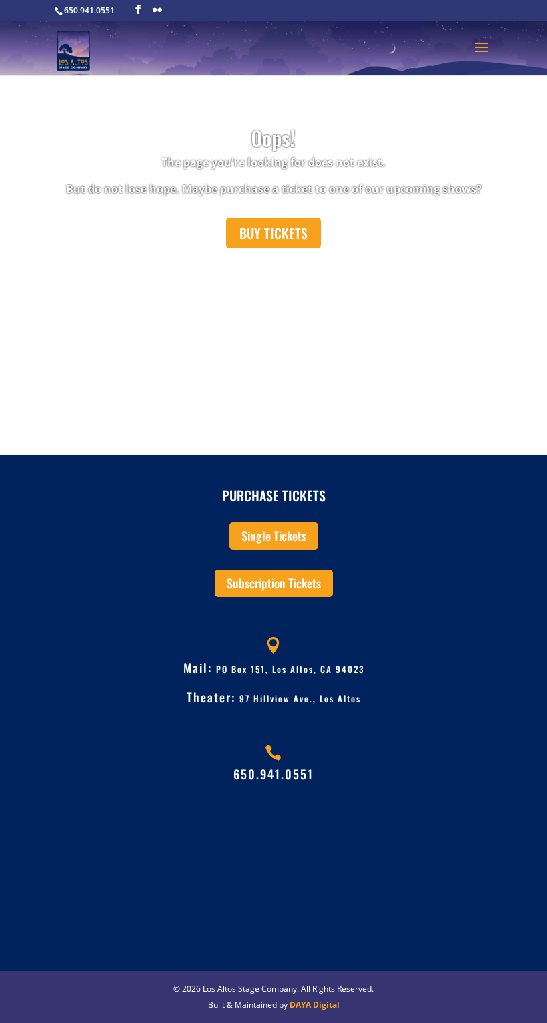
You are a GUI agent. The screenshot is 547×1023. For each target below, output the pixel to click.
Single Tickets (273, 535)
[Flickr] (157, 10)
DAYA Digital (315, 1004)
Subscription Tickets (274, 583)
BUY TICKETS (273, 233)
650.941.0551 (273, 774)
